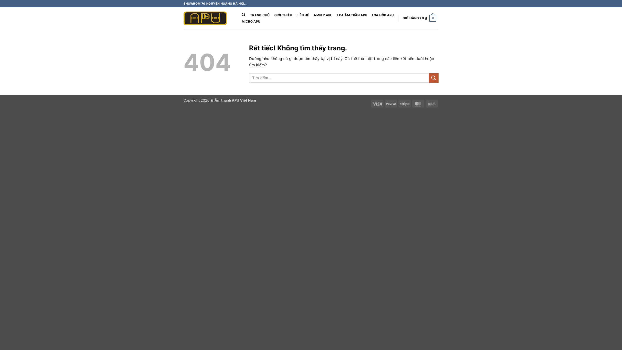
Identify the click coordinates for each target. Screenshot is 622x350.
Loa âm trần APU (352, 15)
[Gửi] (434, 78)
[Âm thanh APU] (207, 18)
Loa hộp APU (383, 15)
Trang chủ (259, 15)
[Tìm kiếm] (243, 15)
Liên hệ (303, 15)
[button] (419, 18)
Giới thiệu (283, 15)
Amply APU (323, 15)
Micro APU (251, 21)
